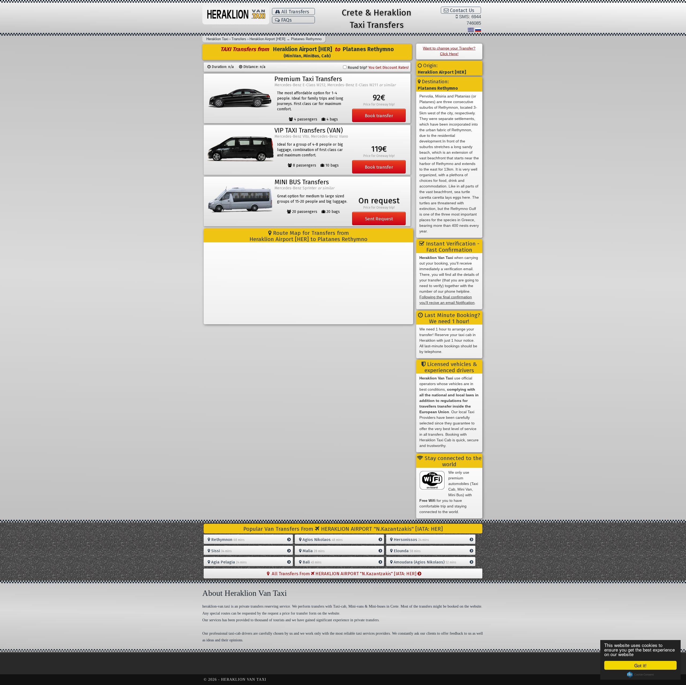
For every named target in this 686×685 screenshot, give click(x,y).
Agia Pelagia (228, 562)
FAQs (286, 20)
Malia (313, 550)
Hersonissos (411, 539)
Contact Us (461, 10)
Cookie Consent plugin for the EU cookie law (640, 675)
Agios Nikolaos (322, 539)
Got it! (640, 665)
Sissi (221, 550)
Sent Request (379, 218)
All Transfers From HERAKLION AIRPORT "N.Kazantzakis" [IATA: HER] (343, 573)
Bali (311, 562)
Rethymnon (227, 539)
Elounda (407, 550)
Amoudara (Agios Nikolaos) (424, 562)
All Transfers (294, 12)
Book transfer (379, 115)
